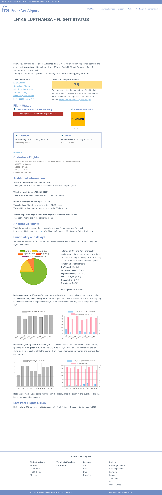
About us (69, 492)
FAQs (111, 481)
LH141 (40, 231)
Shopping (113, 478)
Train (85, 472)
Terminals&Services (107, 9)
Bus (84, 465)
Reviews (113, 472)
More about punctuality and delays (75, 99)
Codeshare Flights (21, 86)
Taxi (85, 468)
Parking (131, 9)
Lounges (113, 475)
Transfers (87, 475)
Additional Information (23, 89)
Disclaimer (54, 492)
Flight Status (19, 83)
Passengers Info (116, 468)
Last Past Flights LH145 (24, 99)
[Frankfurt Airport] (5, 8)
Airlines (33, 475)
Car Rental (139, 9)
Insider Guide (115, 485)
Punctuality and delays (23, 95)
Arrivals (33, 465)
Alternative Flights (21, 92)
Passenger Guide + (152, 9)
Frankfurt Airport (25, 10)
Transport (87, 462)
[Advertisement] (81, 43)
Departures (35, 468)
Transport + (121, 9)
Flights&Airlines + (91, 9)
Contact (61, 492)
